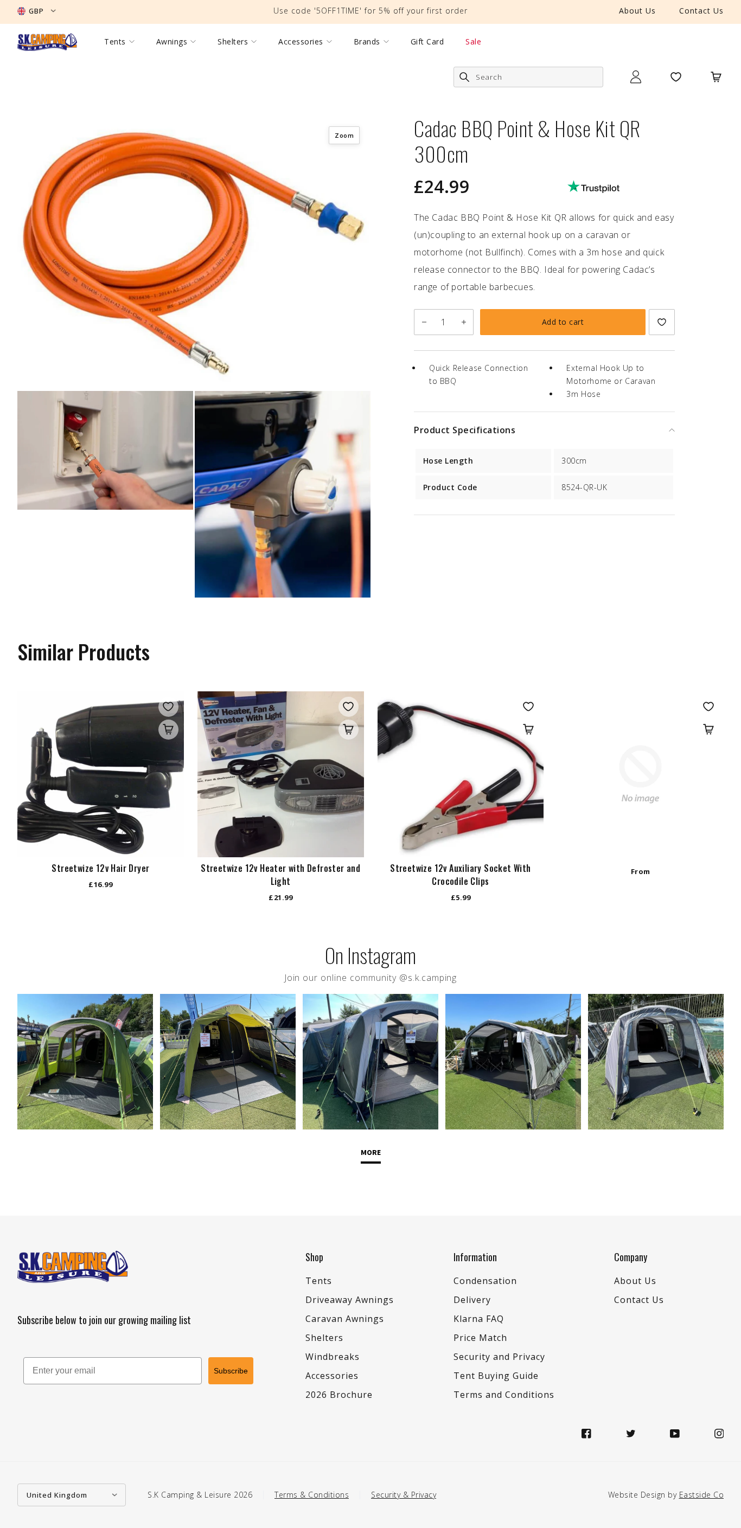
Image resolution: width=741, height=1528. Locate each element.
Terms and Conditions (503, 1395)
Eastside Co (701, 1495)
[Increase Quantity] (463, 322)
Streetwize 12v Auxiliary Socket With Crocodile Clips (460, 875)
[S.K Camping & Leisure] (47, 41)
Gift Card (427, 41)
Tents (115, 41)
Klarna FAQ (478, 1319)
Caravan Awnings (344, 1319)
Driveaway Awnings (349, 1300)
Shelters (233, 41)
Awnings (172, 41)
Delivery (472, 1300)
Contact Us (701, 10)
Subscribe (231, 1370)
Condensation (485, 1281)
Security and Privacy (499, 1357)
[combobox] (528, 77)
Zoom (344, 135)
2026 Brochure (339, 1395)
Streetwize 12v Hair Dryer (100, 868)
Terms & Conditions (311, 1495)
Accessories (300, 41)
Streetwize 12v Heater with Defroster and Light (280, 875)
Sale (473, 41)
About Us (637, 10)
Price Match (480, 1338)
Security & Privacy (403, 1495)
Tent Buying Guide (496, 1376)
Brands (367, 41)
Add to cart (563, 322)
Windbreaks (332, 1357)
